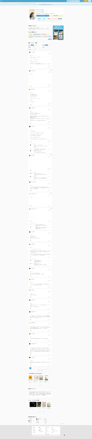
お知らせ (52, 428)
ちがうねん (31, 407)
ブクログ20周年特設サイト (47, 434)
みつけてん (43, 407)
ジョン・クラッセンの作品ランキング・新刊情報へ (40, 411)
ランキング (34, 428)
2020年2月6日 (32, 209)
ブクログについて (46, 428)
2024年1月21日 (32, 232)
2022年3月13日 (32, 290)
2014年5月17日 (32, 244)
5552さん (32, 176)
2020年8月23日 (32, 182)
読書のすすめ (34, 432)
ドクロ (38, 407)
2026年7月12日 (32, 300)
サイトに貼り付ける (32, 22)
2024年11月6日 (32, 108)
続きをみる (37, 175)
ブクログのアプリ (46, 430)
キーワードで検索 (40, 428)
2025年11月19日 (33, 52)
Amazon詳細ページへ (57, 15)
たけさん (32, 150)
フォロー (49, 53)
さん (32, 70)
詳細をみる (49, 67)
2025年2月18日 (32, 279)
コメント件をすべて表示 (33, 143)
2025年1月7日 (32, 194)
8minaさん (32, 263)
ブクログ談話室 (34, 430)
